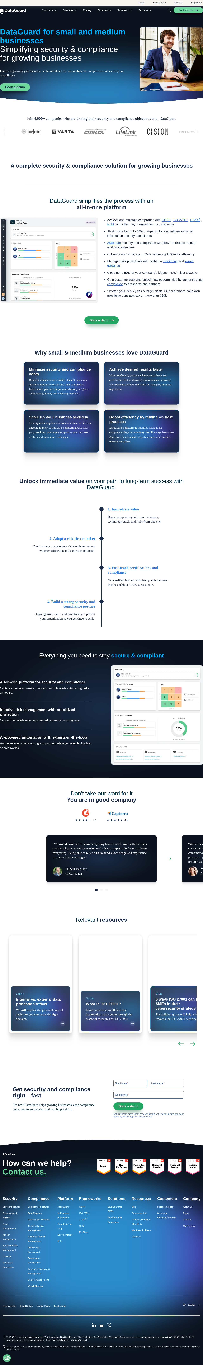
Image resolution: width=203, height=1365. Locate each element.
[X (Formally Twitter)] (109, 1325)
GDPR (166, 220)
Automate (114, 243)
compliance (115, 284)
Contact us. (24, 1171)
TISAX (195, 220)
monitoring (170, 261)
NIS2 (110, 224)
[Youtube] (101, 1325)
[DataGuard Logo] (13, 10)
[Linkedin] (94, 1325)
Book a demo (15, 87)
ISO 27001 (180, 220)
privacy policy (144, 1116)
